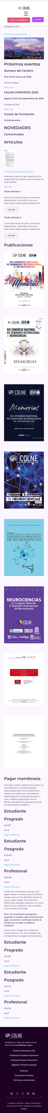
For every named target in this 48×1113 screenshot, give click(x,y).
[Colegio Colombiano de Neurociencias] (24, 8)
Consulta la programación (15, 34)
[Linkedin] (28, 1093)
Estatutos (24, 1070)
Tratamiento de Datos (24, 1075)
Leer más (8, 186)
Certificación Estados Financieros (24, 1055)
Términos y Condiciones (24, 1080)
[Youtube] (33, 1093)
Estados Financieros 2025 (24, 1050)
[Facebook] (11, 1093)
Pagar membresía (12, 834)
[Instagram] (22, 1093)
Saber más (8, 87)
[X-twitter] (17, 1093)
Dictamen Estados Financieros (24, 1060)
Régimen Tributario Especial (24, 1065)
